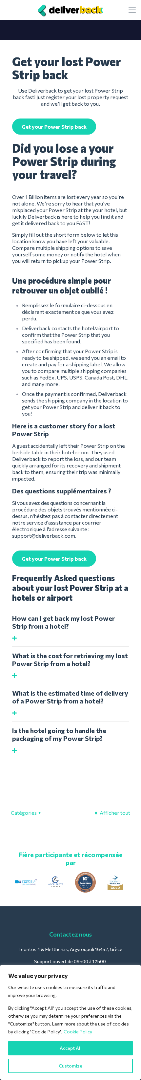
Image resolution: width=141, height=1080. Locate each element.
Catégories (24, 813)
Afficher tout (114, 813)
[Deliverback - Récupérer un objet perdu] (70, 10)
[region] (70, 1022)
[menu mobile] (132, 9)
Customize (70, 1066)
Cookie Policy (78, 1031)
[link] (26, 882)
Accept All (71, 1048)
